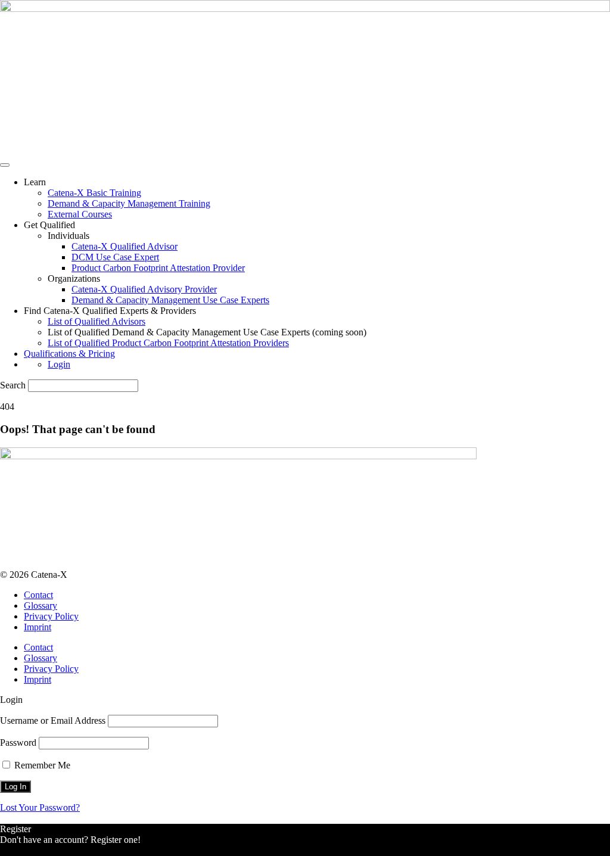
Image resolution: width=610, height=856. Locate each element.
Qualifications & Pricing (69, 353)
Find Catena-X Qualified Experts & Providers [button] (110, 311)
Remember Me (41, 765)
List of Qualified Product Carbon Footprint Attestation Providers (168, 343)
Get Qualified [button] (49, 225)
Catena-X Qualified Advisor (124, 246)
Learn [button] (35, 182)
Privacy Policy (51, 616)
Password (18, 742)
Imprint (37, 627)
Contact (38, 595)
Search (13, 385)
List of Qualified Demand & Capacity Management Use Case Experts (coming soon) (207, 332)
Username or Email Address (52, 720)
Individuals (68, 236)
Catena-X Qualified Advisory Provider (144, 289)
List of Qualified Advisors (96, 321)
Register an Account (38, 850)
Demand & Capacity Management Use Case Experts (170, 300)
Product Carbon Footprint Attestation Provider (158, 268)
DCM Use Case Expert (115, 257)
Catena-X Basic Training (94, 193)
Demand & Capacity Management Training (129, 203)
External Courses (80, 214)
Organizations (74, 278)
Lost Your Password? (40, 807)
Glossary (40, 605)
